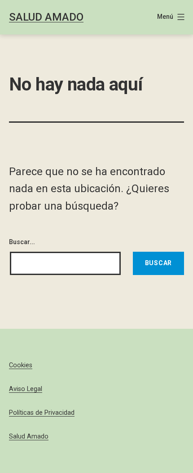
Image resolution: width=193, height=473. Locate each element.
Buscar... (22, 242)
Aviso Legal (25, 389)
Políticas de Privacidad (42, 413)
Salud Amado (46, 17)
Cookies (20, 365)
